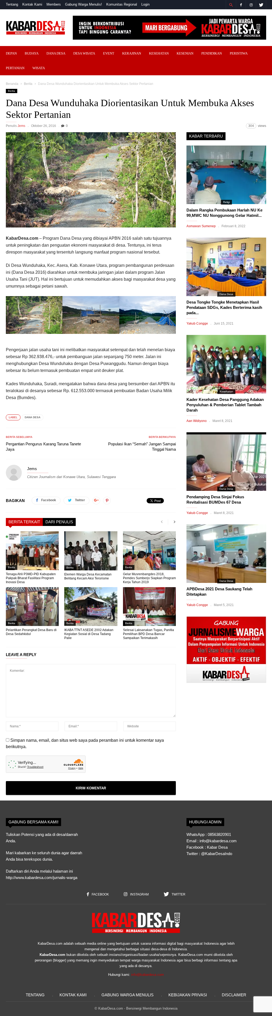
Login (145, 4)
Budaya (32, 53)
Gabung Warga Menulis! (83, 4)
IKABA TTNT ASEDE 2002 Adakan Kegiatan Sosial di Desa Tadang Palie (88, 634)
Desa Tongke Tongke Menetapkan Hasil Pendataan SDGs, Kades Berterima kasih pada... (224, 307)
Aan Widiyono (196, 421)
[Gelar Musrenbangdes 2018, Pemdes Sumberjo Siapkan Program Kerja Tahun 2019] (149, 550)
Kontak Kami (32, 4)
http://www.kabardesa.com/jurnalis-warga (41, 877)
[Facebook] (241, 4)
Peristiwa (239, 53)
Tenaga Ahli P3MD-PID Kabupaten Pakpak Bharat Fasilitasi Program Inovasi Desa (31, 578)
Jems (21, 126)
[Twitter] (261, 4)
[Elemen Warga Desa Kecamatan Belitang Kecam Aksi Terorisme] (90, 550)
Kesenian (185, 53)
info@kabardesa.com (147, 975)
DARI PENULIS (59, 522)
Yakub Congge (197, 323)
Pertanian (15, 68)
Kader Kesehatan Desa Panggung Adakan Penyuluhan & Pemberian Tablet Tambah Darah (225, 404)
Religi (226, 202)
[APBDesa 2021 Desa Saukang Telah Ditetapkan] (226, 553)
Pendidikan (211, 53)
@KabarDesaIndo (216, 853)
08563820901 (219, 834)
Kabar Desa (217, 847)
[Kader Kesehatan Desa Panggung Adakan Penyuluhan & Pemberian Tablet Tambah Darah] (226, 364)
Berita (28, 84)
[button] (231, 5)
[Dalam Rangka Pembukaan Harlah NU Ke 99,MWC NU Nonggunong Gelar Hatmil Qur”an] (226, 175)
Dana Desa (55, 53)
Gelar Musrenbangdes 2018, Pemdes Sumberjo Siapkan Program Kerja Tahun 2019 (149, 578)
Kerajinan (131, 53)
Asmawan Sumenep (201, 226)
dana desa (32, 417)
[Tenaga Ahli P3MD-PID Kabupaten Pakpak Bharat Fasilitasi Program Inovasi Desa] (32, 550)
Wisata (38, 68)
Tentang (12, 4)
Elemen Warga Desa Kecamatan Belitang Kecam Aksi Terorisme (88, 576)
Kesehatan (159, 53)
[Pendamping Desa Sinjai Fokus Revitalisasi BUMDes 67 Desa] (226, 461)
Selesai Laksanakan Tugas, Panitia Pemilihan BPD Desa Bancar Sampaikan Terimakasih (148, 634)
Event (108, 53)
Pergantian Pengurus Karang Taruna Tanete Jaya (43, 446)
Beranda (12, 84)
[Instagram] (251, 4)
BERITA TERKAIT (24, 522)
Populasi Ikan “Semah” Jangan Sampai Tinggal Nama (142, 446)
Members (53, 4)
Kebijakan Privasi (187, 995)
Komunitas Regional (121, 4)
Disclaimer (234, 995)
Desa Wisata (84, 53)
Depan (11, 53)
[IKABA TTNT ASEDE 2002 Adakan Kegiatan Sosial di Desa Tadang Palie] (90, 606)
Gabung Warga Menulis (127, 995)
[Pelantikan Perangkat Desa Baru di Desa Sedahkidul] (32, 606)
